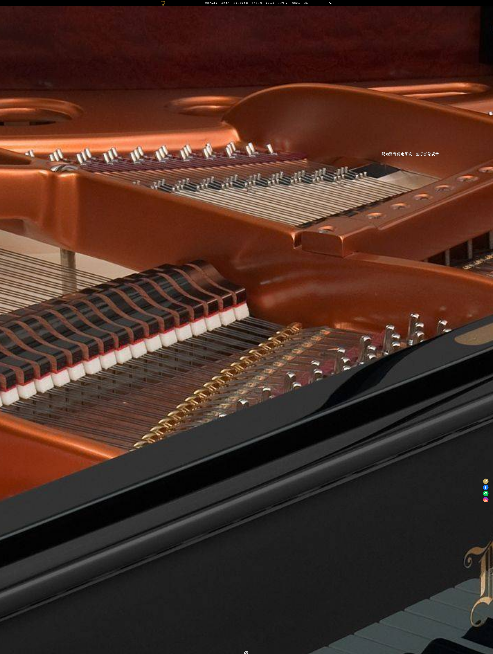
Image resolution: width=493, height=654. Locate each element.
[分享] (486, 481)
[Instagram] (486, 499)
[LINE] (486, 493)
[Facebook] (486, 487)
